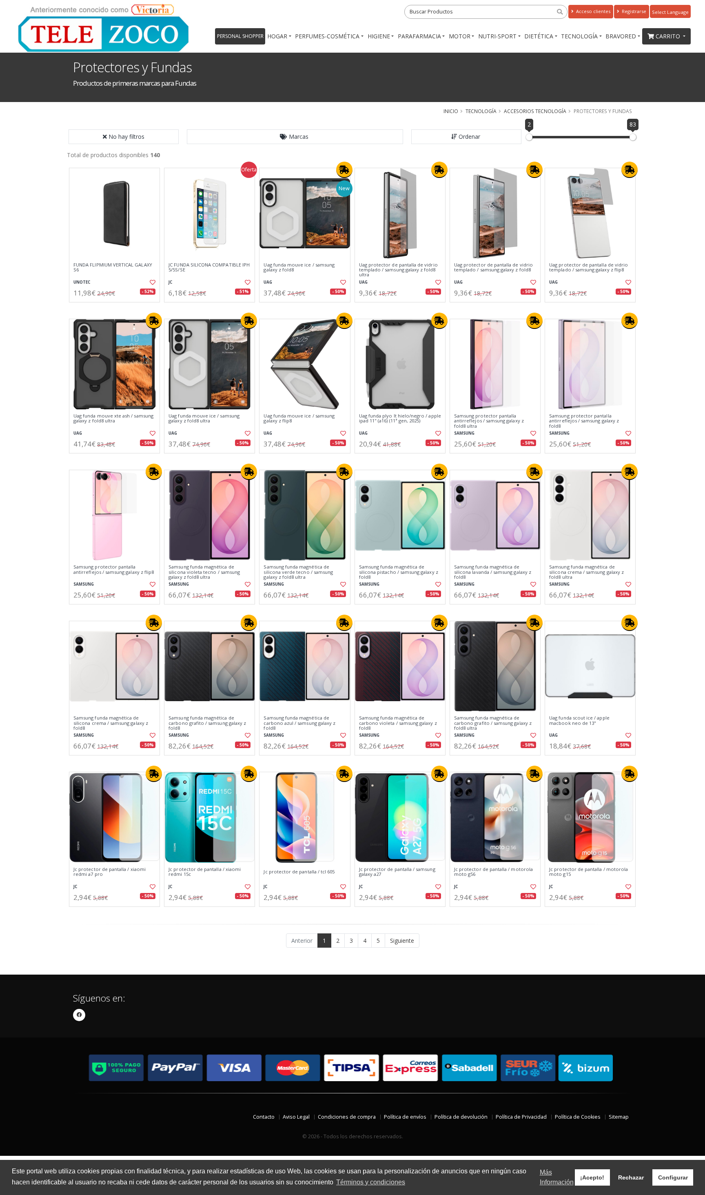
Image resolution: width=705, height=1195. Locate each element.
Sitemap (619, 1116)
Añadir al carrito (117, 309)
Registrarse (633, 11)
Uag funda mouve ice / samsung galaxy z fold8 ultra (203, 418)
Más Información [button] (557, 1177)
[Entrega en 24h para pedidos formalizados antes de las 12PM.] (344, 170)
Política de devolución (461, 1116)
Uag (268, 282)
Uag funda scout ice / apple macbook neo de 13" (579, 720)
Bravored (620, 36)
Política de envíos (405, 1116)
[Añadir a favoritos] (151, 282)
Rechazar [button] (631, 1177)
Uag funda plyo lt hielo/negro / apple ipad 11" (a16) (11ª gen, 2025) (400, 418)
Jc (170, 282)
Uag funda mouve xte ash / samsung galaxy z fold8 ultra (113, 418)
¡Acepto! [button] (592, 1177)
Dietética (538, 36)
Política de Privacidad (521, 1116)
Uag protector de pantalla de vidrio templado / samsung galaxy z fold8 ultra (398, 270)
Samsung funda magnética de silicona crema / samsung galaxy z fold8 (110, 723)
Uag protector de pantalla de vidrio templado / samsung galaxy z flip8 (588, 267)
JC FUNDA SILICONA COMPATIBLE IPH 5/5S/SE (209, 267)
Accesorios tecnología (535, 111)
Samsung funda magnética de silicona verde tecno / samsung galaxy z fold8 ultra (298, 572)
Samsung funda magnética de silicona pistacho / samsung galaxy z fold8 (398, 572)
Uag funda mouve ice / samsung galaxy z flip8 (299, 418)
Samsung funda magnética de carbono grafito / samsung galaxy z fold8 (207, 723)
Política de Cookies (578, 1116)
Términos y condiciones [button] (370, 1182)
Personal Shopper (240, 36)
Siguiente (402, 940)
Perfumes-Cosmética (327, 36)
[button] (295, 136)
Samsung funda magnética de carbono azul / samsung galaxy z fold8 (299, 723)
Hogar (277, 36)
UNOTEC (81, 282)
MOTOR (459, 36)
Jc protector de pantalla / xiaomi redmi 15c (204, 872)
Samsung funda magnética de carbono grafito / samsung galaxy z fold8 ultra (493, 723)
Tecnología (579, 36)
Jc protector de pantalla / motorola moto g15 (588, 872)
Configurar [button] (673, 1177)
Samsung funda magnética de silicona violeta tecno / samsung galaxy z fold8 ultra (204, 572)
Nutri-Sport (497, 36)
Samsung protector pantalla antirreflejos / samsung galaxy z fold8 (584, 421)
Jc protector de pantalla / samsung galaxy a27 (397, 872)
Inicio (450, 111)
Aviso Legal (296, 1116)
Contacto (264, 1116)
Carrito (669, 36)
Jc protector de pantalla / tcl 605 (299, 871)
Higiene (379, 36)
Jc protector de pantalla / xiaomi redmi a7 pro (109, 872)
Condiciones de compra (347, 1116)
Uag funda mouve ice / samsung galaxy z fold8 (299, 267)
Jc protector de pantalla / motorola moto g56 (493, 872)
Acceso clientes (592, 11)
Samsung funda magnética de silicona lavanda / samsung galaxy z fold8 (492, 572)
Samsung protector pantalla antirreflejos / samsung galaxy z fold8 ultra (489, 421)
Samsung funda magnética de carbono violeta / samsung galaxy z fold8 (398, 723)
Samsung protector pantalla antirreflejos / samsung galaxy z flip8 (113, 569)
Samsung (464, 433)
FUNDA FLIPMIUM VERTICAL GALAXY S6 (112, 267)
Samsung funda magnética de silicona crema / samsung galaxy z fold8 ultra (586, 572)
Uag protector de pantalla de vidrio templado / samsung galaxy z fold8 (493, 267)
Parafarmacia (419, 36)
